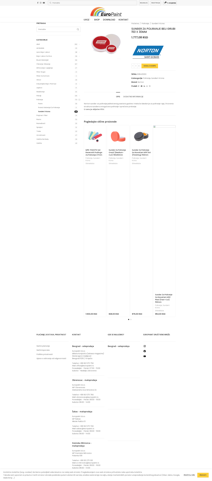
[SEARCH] (78, 29)
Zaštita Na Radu (43, 139)
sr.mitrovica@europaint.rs (87, 463)
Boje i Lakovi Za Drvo (44, 56)
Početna (135, 23)
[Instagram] (144, 347)
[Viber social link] (149, 86)
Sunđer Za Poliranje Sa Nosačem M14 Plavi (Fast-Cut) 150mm (163, 298)
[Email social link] (141, 86)
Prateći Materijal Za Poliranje (49, 107)
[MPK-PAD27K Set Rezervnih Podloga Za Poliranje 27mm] (95, 136)
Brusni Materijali (42, 60)
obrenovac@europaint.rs (87, 397)
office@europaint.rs (85, 365)
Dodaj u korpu (150, 66)
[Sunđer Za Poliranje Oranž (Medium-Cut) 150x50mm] (118, 136)
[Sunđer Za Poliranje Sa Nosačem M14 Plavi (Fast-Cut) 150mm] (164, 208)
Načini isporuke (43, 350)
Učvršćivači (41, 135)
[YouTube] (144, 357)
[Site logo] (106, 11)
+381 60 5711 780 (87, 394)
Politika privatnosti (45, 354)
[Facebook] (144, 352)
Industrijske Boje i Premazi (46, 84)
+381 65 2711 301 (86, 460)
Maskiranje (41, 92)
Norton (141, 82)
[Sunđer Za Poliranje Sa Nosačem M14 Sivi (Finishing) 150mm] (141, 136)
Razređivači (41, 123)
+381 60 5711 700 (87, 426)
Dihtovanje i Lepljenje (45, 68)
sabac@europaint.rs (85, 428)
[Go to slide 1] (128, 319)
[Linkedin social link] (144, 86)
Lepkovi (39, 88)
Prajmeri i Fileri (42, 115)
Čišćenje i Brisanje (43, 64)
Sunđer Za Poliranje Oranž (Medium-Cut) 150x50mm (117, 152)
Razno (39, 119)
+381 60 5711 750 (87, 363)
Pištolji (39, 96)
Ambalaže (40, 48)
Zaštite (39, 143)
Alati (38, 44)
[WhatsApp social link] (147, 86)
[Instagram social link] (40, 3)
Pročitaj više (189, 475)
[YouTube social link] (44, 3)
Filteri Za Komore (43, 76)
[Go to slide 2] (130, 319)
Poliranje (40, 99)
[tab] (118, 95)
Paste (40, 103)
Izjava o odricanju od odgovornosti (51, 358)
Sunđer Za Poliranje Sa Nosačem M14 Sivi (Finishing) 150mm (141, 152)
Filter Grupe (41, 72)
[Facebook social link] (38, 3)
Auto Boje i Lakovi (43, 52)
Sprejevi (40, 127)
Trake (39, 131)
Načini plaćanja (43, 346)
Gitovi (39, 80)
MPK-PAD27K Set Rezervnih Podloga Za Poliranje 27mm (94, 152)
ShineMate (90, 163)
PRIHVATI (203, 475)
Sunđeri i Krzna (44, 111)
